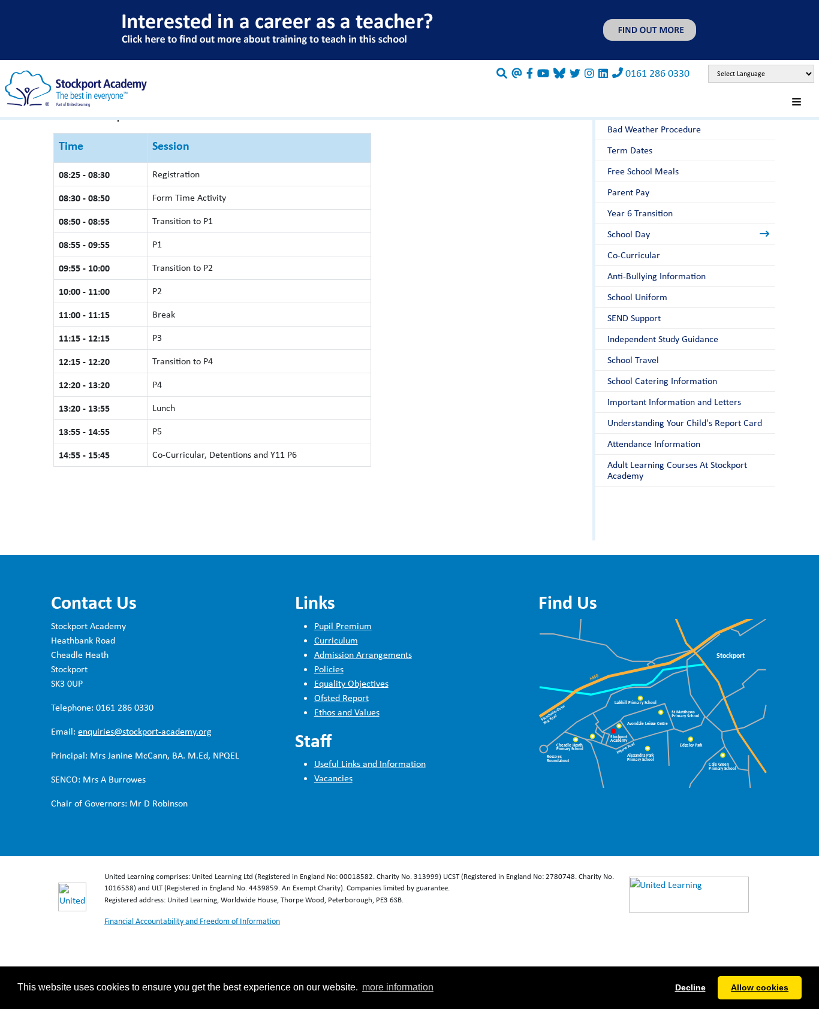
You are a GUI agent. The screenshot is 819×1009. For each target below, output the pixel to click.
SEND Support (634, 318)
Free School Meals (643, 171)
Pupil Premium (343, 626)
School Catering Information (662, 380)
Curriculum (336, 640)
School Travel (633, 360)
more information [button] (397, 987)
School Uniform (637, 297)
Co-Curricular (633, 255)
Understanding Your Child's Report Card (684, 422)
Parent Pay (628, 192)
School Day (628, 234)
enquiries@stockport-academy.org (145, 731)
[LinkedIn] (603, 73)
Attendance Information (653, 443)
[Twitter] (575, 73)
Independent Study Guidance (662, 339)
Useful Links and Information (370, 763)
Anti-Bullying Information (656, 276)
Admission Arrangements (363, 654)
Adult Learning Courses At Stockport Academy (677, 470)
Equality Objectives (351, 683)
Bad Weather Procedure (654, 129)
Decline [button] (690, 987)
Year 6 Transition (640, 213)
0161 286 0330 (657, 72)
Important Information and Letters (674, 401)
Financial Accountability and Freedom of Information (192, 921)
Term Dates (629, 150)
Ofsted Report (341, 697)
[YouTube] (543, 73)
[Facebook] (529, 73)
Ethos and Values (347, 712)
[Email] (516, 73)
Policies (329, 669)
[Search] (501, 73)
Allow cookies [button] (759, 987)
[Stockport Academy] (76, 87)
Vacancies (333, 778)
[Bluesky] (559, 73)
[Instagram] (589, 73)
